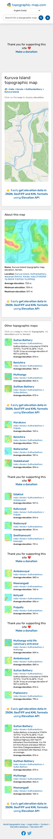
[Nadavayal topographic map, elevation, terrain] (8, 526)
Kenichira (19, 362)
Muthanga (19, 374)
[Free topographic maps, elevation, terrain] (6, 89)
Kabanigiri (18, 541)
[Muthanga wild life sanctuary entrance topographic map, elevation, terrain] (8, 646)
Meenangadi (21, 583)
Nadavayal (19, 523)
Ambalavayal (19, 500)
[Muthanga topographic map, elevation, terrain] (8, 377)
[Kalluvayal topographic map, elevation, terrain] (8, 513)
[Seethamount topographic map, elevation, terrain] (8, 539)
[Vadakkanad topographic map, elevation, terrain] (8, 464)
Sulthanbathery (35, 343)
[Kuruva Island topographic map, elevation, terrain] (26, 241)
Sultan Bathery (23, 340)
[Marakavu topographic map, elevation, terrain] (8, 426)
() (26, 277)
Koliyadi (18, 595)
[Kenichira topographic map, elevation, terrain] (8, 365)
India (15, 343)
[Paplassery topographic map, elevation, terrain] (8, 695)
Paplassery (20, 692)
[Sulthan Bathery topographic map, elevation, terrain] (8, 391)
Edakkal (18, 494)
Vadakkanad (21, 461)
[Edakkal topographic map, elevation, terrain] (8, 498)
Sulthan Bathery (23, 386)
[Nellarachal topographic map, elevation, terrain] (8, 451)
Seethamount (22, 535)
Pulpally (17, 428)
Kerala (23, 343)
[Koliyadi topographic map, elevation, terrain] (8, 598)
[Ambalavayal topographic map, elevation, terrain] (8, 574)
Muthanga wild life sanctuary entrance (25, 642)
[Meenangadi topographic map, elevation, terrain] (8, 586)
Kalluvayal (19, 508)
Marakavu (19, 422)
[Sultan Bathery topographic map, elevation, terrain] (8, 348)
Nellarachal (20, 449)
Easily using (26, 194)
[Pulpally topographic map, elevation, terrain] (8, 610)
